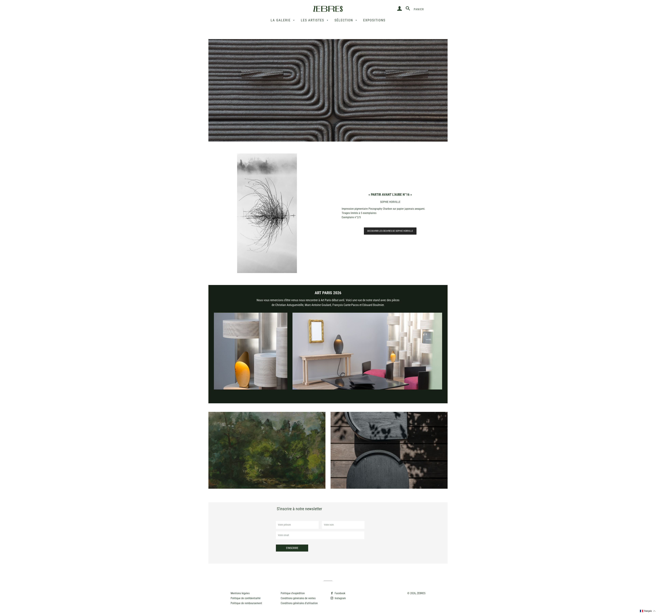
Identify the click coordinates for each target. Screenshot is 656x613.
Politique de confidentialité (246, 598)
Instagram (340, 598)
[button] (648, 611)
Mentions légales (240, 593)
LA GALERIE (281, 20)
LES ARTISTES (313, 20)
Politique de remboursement (246, 603)
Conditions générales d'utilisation (299, 603)
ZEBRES (421, 593)
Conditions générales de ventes (298, 598)
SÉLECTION (344, 20)
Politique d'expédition (293, 593)
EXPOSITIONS (374, 20)
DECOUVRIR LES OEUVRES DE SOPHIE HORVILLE (390, 230)
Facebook (339, 593)
